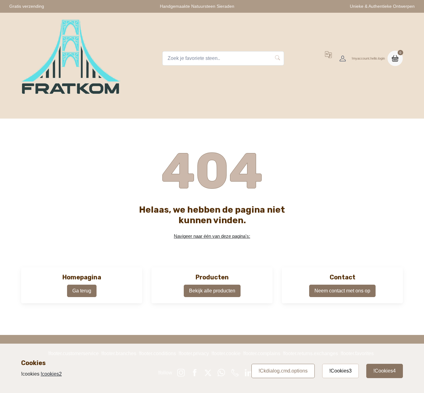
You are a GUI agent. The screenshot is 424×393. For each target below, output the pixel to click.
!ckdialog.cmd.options (283, 370)
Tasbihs (107, 110)
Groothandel (340, 110)
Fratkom (79, 110)
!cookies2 (51, 374)
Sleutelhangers (144, 110)
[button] (328, 58)
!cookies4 (384, 370)
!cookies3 (340, 370)
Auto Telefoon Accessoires (238, 110)
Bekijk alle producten (212, 290)
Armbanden (185, 110)
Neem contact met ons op (342, 290)
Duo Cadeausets (297, 110)
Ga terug (81, 290)
